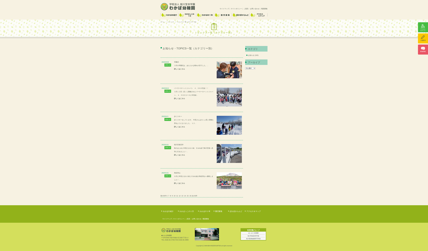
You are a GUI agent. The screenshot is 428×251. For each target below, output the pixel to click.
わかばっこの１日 (187, 211)
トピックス (170, 22)
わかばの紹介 (168, 211)
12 (180, 196)
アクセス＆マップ (253, 211)
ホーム (162, 22)
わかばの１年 (205, 211)
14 (185, 196)
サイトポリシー (236, 9)
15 (188, 196)
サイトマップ (224, 9)
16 (190, 196)
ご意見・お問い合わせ (251, 9)
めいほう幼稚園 (253, 233)
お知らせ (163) (253, 55)
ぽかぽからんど (236, 211)
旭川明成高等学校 (253, 236)
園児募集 (218, 211)
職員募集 (264, 9)
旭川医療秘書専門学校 (253, 239)
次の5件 (194, 196)
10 (174, 196)
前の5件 (163, 196)
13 (182, 196)
